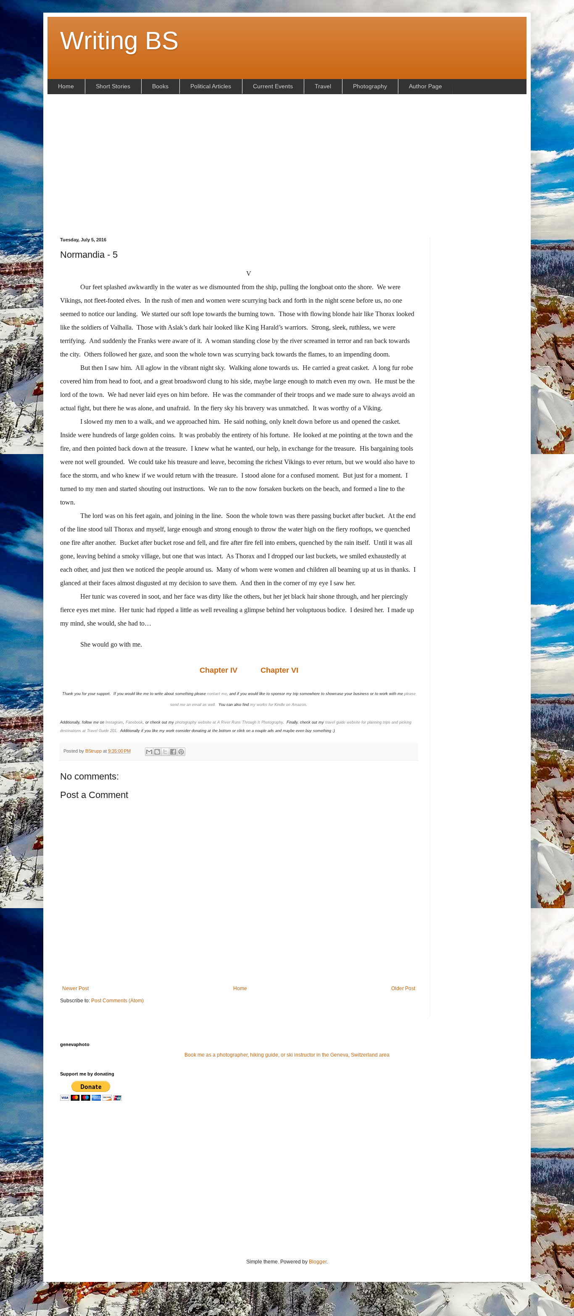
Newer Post (75, 988)
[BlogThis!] (157, 752)
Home (240, 988)
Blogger (317, 1262)
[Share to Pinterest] (181, 752)
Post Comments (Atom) (117, 1001)
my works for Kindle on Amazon (278, 705)
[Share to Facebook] (173, 752)
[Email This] (149, 752)
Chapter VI (279, 670)
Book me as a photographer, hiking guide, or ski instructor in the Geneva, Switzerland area (287, 1055)
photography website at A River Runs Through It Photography (229, 722)
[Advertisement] (287, 166)
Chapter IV (220, 670)
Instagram (114, 722)
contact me (217, 694)
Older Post (403, 988)
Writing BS (119, 40)
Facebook (134, 722)
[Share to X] (165, 752)
